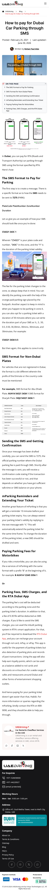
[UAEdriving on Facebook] (11, 864)
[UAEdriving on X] (29, 864)
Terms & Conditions (10, 839)
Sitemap (5, 843)
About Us (6, 835)
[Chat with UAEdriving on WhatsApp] (37, 864)
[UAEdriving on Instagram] (20, 864)
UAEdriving (9, 11)
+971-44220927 (12, 782)
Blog (20, 11)
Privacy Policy (8, 855)
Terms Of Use (8, 858)
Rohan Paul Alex (31, 49)
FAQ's (4, 851)
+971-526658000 (13, 778)
